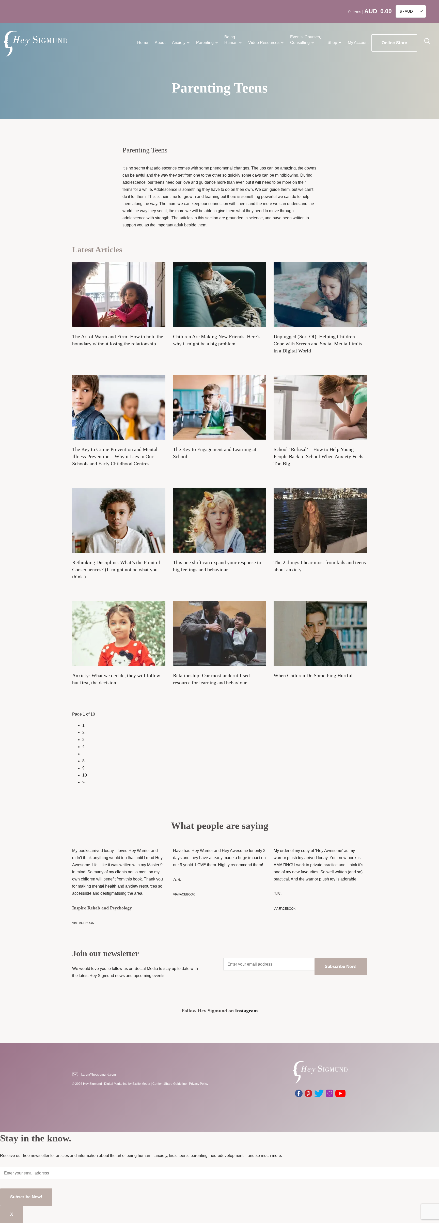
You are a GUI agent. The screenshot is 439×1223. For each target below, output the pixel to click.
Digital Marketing (116, 1084)
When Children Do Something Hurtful (313, 675)
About (160, 42)
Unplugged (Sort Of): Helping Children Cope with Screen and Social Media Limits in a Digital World (318, 343)
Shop (332, 42)
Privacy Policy (198, 1084)
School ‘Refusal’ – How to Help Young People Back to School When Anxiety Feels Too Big (318, 456)
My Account (358, 42)
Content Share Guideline (169, 1084)
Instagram (246, 1010)
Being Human (231, 40)
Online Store (394, 42)
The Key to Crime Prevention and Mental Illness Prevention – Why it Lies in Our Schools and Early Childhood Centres (115, 456)
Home (142, 42)
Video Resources (263, 42)
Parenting (205, 42)
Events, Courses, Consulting (305, 40)
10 (84, 775)
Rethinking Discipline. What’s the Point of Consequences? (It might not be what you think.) (116, 569)
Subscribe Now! (341, 966)
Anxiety (178, 42)
